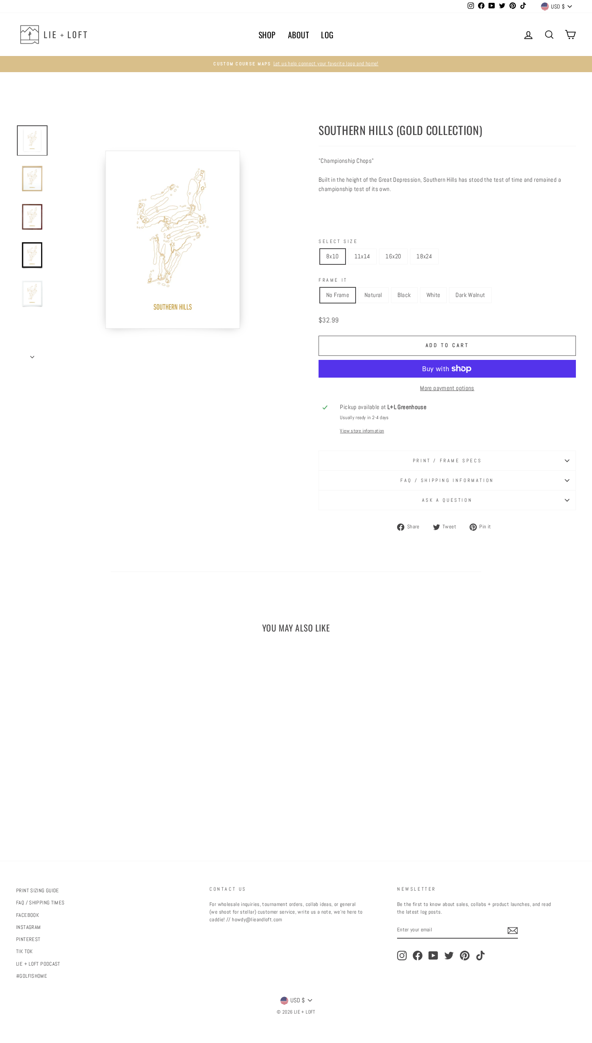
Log (327, 35)
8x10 (332, 256)
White (433, 295)
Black (404, 295)
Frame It (333, 280)
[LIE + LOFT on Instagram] (402, 955)
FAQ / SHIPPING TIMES (40, 903)
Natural (373, 295)
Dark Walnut (470, 295)
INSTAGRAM (28, 927)
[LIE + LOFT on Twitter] (449, 955)
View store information (362, 431)
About (298, 35)
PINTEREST (28, 939)
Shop (267, 35)
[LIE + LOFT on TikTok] (480, 955)
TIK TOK (24, 951)
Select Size (338, 241)
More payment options (447, 388)
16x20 (393, 256)
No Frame (337, 295)
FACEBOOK (27, 915)
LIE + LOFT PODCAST (38, 964)
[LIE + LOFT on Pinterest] (465, 955)
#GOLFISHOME (31, 976)
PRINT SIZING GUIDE (37, 890)
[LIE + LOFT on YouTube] (433, 955)
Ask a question (447, 500)
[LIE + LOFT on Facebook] (417, 955)
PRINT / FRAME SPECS (447, 460)
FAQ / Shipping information (447, 480)
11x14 (362, 256)
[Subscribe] (512, 930)
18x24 (424, 256)
